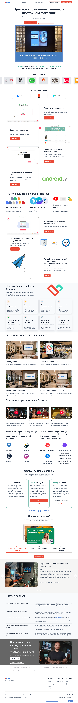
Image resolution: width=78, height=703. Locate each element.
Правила (19, 694)
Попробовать (15, 138)
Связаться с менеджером (46, 22)
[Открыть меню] (46, 2)
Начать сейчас (49, 118)
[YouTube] (69, 694)
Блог (67, 681)
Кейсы (39, 2)
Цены (36, 2)
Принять (70, 701)
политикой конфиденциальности (52, 701)
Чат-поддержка (60, 683)
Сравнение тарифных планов (39, 511)
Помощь (42, 2)
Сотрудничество (51, 688)
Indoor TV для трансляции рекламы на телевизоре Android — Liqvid (22, 670)
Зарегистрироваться (30, 22)
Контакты (68, 684)
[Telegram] (67, 694)
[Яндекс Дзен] (62, 694)
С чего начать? (30, 2)
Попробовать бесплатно (54, 2)
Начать (47, 275)
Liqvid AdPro (50, 686)
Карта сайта (29, 694)
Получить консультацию (66, 2)
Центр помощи (60, 681)
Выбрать (39, 500)
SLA (6, 694)
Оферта (24, 694)
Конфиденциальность (12, 694)
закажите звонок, (58, 617)
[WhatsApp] (72, 694)
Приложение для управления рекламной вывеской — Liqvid (55, 667)
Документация (69, 683)
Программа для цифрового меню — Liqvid (22, 667)
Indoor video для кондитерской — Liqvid (55, 670)
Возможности (24, 2)
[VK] (64, 694)
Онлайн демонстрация (17, 662)
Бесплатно (16, 501)
